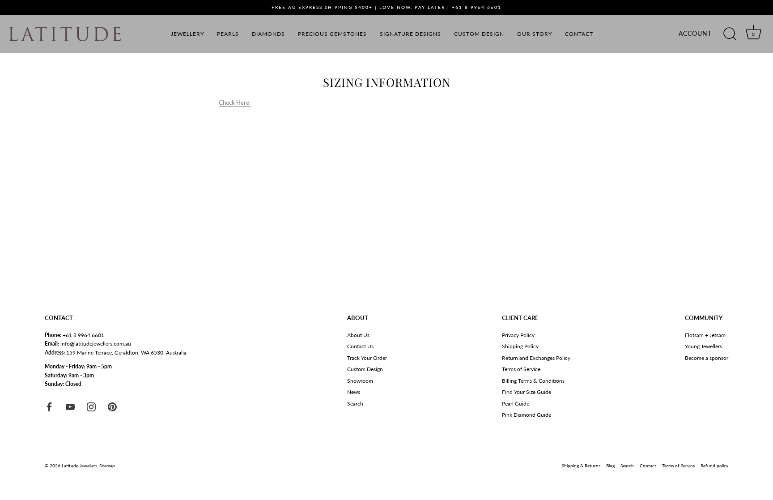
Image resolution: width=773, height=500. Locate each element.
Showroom (360, 380)
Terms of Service (521, 369)
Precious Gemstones (332, 33)
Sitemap (107, 465)
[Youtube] (70, 406)
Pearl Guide (515, 403)
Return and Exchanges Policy (536, 358)
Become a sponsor (706, 358)
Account (695, 33)
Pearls (228, 33)
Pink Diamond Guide (526, 414)
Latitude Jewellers (79, 465)
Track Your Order (367, 358)
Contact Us (360, 346)
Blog (610, 465)
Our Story (534, 33)
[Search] (729, 34)
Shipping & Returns (581, 465)
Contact (579, 33)
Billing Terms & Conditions (533, 380)
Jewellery (187, 33)
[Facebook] (49, 406)
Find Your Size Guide (526, 392)
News (353, 392)
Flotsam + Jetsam (705, 335)
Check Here (235, 102)
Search (355, 403)
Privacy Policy (518, 335)
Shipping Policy (520, 346)
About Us (358, 335)
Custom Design (479, 33)
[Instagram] (91, 406)
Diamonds (268, 33)
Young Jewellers (703, 346)
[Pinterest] (112, 406)
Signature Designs (410, 33)
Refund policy (714, 465)
